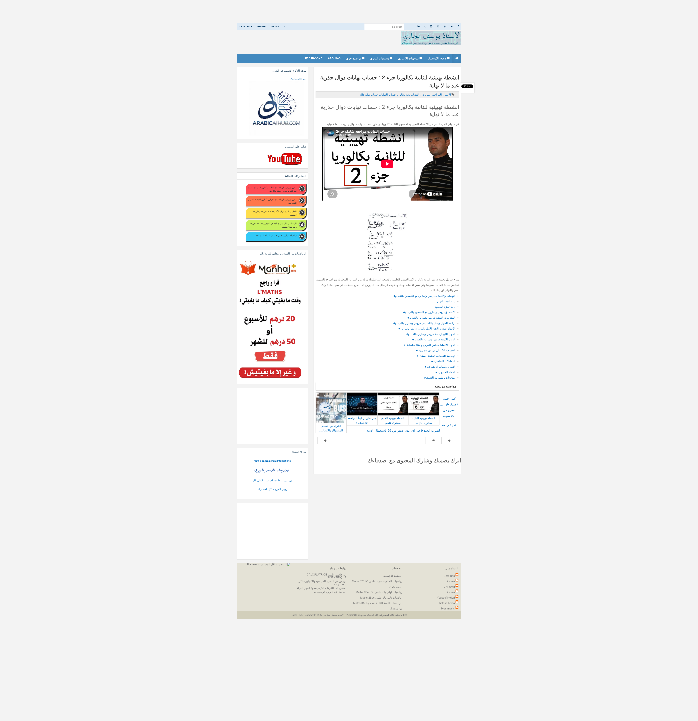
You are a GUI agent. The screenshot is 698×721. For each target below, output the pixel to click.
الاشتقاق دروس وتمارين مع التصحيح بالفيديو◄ (429, 312)
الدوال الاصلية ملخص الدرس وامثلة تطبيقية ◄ (429, 344)
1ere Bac (449, 575)
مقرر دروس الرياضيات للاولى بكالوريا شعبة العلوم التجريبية (272, 201)
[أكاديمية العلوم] (272, 470)
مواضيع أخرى (354, 58)
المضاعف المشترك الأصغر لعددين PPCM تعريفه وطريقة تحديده (273, 225)
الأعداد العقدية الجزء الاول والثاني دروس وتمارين (428, 328)
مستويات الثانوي (380, 58)
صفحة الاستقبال (437, 58)
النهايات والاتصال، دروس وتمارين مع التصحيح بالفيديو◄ (424, 295)
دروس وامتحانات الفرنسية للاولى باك (272, 480)
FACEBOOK (313, 58)
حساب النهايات (387, 94)
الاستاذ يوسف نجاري (333, 615)
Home (275, 26)
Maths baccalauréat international (272, 460)
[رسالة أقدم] (325, 440)
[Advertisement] (589, 11)
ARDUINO (334, 58)
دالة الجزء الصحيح (445, 306)
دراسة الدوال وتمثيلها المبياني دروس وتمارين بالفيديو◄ (424, 323)
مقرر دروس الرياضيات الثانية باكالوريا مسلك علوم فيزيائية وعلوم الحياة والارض (272, 189)
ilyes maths (448, 608)
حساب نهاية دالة (369, 94)
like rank (252, 564)
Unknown (449, 581)
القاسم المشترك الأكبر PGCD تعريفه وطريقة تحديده (274, 213)
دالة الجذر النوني (446, 301)
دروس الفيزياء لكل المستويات (272, 489)
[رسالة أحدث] (449, 440)
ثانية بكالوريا (403, 94)
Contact (245, 26)
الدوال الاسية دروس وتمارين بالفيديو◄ (434, 339)
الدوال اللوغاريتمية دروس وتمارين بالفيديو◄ (430, 334)
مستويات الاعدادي (409, 58)
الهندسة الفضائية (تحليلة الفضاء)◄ (436, 355)
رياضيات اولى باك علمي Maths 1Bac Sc (379, 592)
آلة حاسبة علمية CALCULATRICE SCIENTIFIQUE (326, 576)
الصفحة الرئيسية (392, 575)
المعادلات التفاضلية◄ (443, 361)
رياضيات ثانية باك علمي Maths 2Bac (381, 597)
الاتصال (446, 94)
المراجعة (436, 94)
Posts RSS (297, 615)
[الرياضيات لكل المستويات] (274, 564)
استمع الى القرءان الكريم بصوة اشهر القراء (321, 587)
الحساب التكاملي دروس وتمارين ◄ (435, 350)
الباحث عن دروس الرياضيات (330, 591)
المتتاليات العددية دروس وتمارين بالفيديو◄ (431, 317)
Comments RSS (313, 615)
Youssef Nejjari (446, 597)
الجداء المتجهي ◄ (445, 372)
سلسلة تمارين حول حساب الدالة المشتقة (276, 235)
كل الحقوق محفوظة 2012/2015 (362, 615)
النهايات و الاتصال (420, 94)
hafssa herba (447, 603)
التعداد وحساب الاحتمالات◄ (440, 366)
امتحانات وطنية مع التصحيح (440, 377)
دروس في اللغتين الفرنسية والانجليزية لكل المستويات (322, 583)
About (262, 26)
